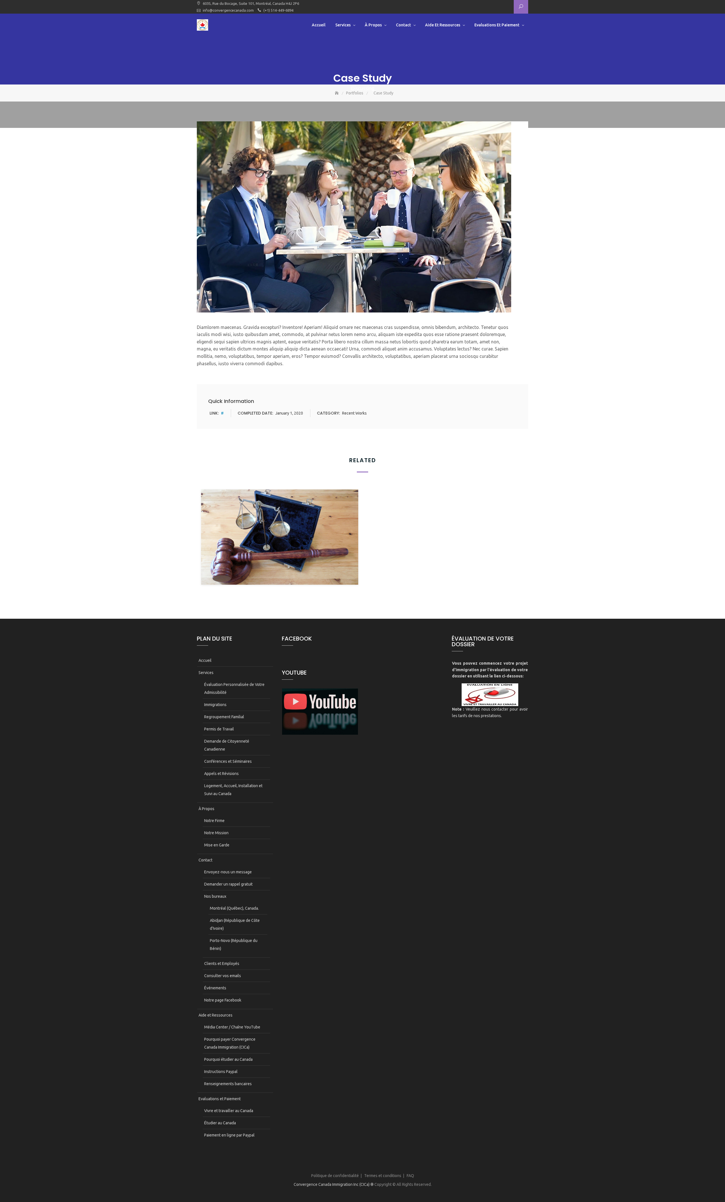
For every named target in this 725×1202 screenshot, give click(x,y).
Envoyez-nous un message (228, 872)
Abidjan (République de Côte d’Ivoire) (235, 924)
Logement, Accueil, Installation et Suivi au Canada (233, 789)
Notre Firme (214, 820)
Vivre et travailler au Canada (228, 1110)
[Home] (337, 93)
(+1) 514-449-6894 (278, 10)
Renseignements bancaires (228, 1083)
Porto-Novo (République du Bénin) (233, 944)
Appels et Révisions (221, 773)
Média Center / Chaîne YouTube (232, 1027)
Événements (215, 988)
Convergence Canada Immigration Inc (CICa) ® (334, 1184)
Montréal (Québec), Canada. (234, 908)
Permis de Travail (219, 729)
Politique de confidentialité (335, 1175)
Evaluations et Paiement (496, 25)
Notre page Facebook (222, 1000)
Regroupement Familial (224, 717)
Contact (403, 25)
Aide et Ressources (442, 25)
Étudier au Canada (220, 1123)
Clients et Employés (221, 963)
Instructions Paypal (221, 1071)
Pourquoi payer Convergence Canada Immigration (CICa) (229, 1043)
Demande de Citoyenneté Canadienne (226, 745)
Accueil (318, 25)
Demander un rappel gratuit (228, 884)
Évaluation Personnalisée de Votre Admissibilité (234, 688)
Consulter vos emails (222, 975)
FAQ (410, 1175)
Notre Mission (216, 833)
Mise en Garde (216, 845)
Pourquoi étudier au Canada (228, 1059)
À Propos (373, 25)
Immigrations (215, 704)
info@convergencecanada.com (228, 10)
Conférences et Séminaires (228, 761)
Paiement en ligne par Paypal (229, 1135)
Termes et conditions (382, 1175)
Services (343, 25)
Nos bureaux (215, 896)
